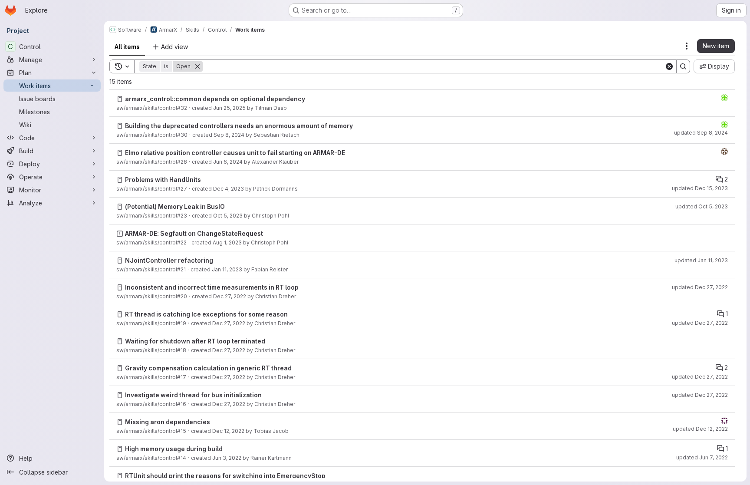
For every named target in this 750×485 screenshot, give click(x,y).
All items (127, 46)
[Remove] (197, 66)
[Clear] (669, 66)
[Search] (683, 66)
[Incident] (119, 233)
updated (701, 132)
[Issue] (119, 99)
